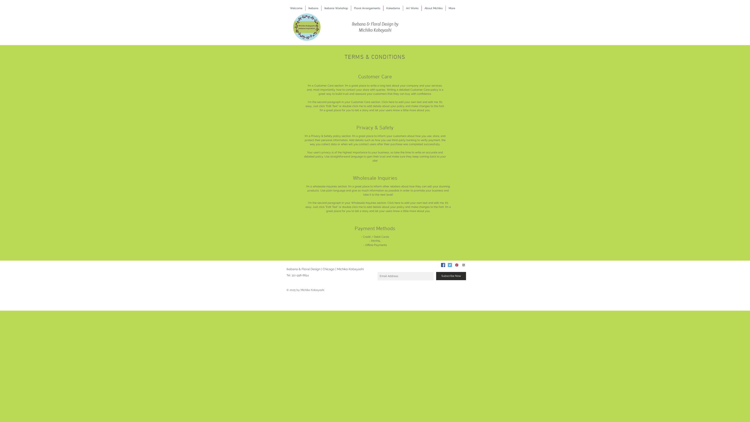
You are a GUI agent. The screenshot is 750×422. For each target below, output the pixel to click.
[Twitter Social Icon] (450, 265)
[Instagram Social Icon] (464, 265)
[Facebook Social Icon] (443, 265)
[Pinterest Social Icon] (457, 265)
